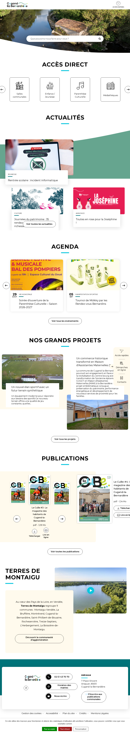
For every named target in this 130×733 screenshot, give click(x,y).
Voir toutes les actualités (39, 224)
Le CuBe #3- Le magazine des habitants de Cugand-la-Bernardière (39, 514)
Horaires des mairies (64, 686)
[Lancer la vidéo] (91, 590)
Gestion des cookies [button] (31, 713)
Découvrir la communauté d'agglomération (39, 638)
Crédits (82, 713)
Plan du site (69, 713)
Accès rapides (118, 7)
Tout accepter (49, 729)
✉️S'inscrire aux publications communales (94, 697)
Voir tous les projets (65, 439)
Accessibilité (52, 713)
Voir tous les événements (65, 321)
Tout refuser (65, 729)
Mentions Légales (100, 713)
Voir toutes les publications (65, 551)
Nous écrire (60, 697)
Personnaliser (80, 729)
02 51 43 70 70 (61, 677)
